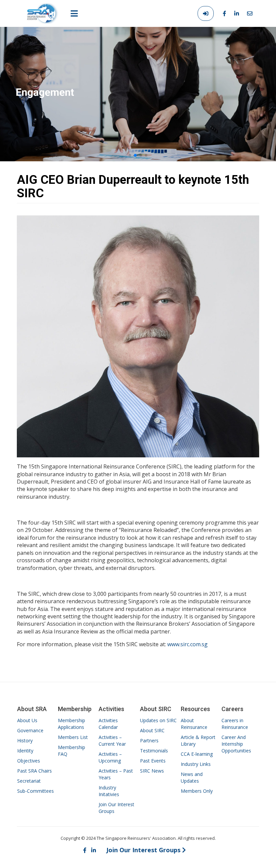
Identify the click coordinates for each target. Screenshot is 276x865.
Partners (149, 740)
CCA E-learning (197, 754)
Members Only (197, 791)
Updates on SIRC (158, 720)
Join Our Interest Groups (116, 807)
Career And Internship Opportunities (236, 744)
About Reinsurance (194, 723)
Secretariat (29, 781)
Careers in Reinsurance (234, 723)
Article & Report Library (198, 740)
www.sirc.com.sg (187, 644)
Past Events (153, 760)
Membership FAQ (71, 750)
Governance (30, 730)
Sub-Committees (35, 791)
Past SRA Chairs (34, 771)
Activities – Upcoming (110, 757)
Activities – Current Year (112, 740)
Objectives (28, 760)
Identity (25, 750)
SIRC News (152, 771)
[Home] (42, 13)
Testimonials (154, 750)
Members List (73, 737)
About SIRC (152, 730)
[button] (130, 155)
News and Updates (192, 777)
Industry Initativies (109, 790)
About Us (27, 720)
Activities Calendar (108, 723)
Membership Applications (71, 723)
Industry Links (196, 764)
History (25, 740)
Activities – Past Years (116, 774)
